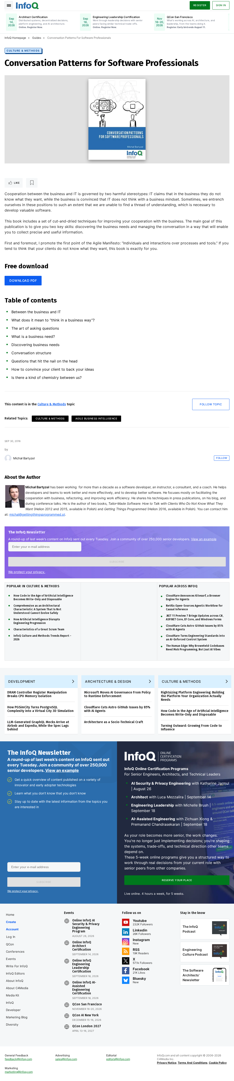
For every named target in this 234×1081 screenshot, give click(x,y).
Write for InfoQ (17, 966)
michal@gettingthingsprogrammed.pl (37, 514)
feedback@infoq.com (18, 1059)
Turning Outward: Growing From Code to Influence (191, 727)
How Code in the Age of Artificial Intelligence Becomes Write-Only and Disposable (43, 597)
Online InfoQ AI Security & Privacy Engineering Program (85, 926)
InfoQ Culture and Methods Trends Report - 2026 (42, 637)
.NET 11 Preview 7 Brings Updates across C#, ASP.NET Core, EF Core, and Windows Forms (194, 617)
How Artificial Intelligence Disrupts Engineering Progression (36, 621)
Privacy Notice (166, 1062)
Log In (11, 937)
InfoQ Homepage (15, 37)
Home (10, 914)
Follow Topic (211, 404)
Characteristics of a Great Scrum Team (38, 629)
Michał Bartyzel (24, 458)
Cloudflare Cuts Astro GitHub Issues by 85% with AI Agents (194, 627)
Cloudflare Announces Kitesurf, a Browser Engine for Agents (193, 597)
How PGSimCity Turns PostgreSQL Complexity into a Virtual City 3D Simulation (40, 709)
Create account (12, 925)
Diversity (12, 1024)
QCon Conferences (15, 947)
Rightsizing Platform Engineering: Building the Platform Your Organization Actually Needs (192, 696)
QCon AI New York (85, 1015)
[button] (117, 561)
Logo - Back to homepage (27, 5)
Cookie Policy (218, 1062)
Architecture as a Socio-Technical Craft (113, 722)
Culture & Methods (23, 50)
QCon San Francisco (87, 1004)
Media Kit (12, 995)
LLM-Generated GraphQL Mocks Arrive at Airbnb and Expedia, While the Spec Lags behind (38, 725)
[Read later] (31, 183)
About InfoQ (14, 981)
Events (11, 959)
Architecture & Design (108, 681)
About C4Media (17, 988)
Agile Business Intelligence (96, 418)
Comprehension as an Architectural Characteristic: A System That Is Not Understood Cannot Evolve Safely (37, 609)
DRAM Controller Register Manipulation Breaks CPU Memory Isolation (37, 694)
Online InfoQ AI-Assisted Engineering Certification (84, 988)
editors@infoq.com (118, 1059)
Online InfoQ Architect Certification (81, 946)
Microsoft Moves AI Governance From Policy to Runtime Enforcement (117, 694)
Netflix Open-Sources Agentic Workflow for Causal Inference (194, 607)
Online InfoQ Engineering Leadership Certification (81, 966)
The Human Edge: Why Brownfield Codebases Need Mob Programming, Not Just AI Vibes (195, 647)
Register (199, 5)
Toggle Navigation (9, 5)
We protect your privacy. (26, 572)
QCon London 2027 (86, 1026)
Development (21, 681)
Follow (221, 458)
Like (17, 182)
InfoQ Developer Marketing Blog (16, 1010)
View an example (203, 539)
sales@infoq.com (66, 1059)
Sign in (221, 5)
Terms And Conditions (192, 1062)
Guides (36, 37)
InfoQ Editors (15, 973)
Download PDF (23, 280)
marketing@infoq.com (19, 1071)
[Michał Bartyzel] (8, 458)
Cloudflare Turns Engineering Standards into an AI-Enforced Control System (195, 637)
